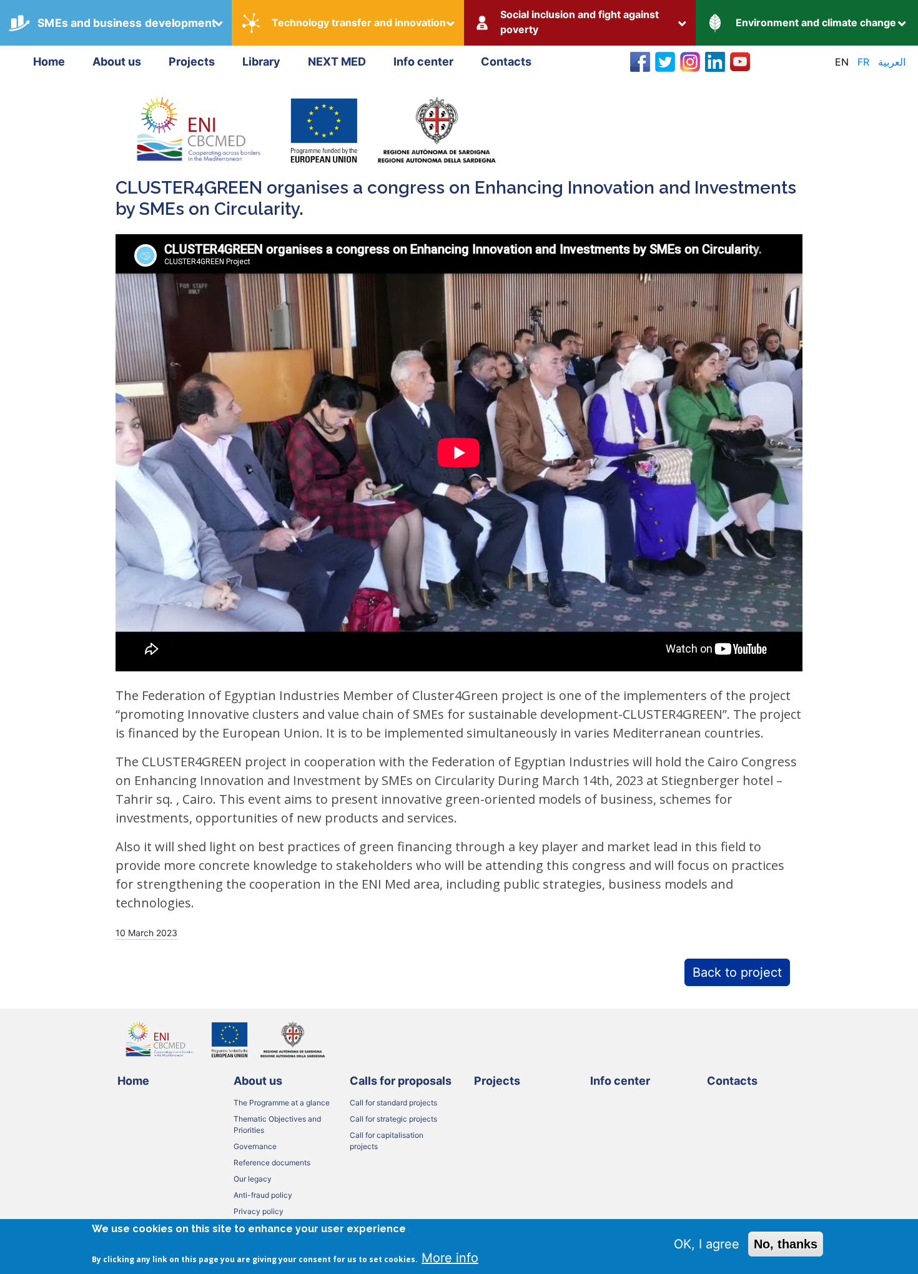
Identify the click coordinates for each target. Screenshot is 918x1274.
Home (49, 61)
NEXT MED (337, 61)
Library (261, 61)
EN (842, 62)
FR (863, 62)
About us (116, 61)
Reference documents (272, 1162)
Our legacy (253, 1178)
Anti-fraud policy (263, 1195)
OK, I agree (706, 1244)
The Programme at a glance (282, 1102)
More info (450, 1257)
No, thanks (785, 1244)
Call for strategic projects (393, 1118)
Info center (423, 61)
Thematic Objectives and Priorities (277, 1124)
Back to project (737, 972)
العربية (892, 62)
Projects (192, 61)
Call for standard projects (393, 1102)
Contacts (506, 61)
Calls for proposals (401, 1080)
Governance (255, 1146)
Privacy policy (259, 1211)
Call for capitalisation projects (386, 1140)
